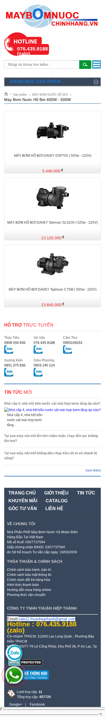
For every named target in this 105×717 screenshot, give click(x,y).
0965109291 (73, 343)
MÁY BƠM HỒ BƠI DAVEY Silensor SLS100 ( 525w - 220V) (52, 222)
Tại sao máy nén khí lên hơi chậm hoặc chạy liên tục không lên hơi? (51, 438)
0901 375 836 (14, 365)
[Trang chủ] (8, 94)
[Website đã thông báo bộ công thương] (28, 682)
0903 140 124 (44, 365)
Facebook (37, 704)
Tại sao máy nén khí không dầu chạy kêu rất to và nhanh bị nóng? (50, 455)
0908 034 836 (14, 343)
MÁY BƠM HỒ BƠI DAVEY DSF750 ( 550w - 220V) (52, 156)
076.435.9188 (44, 343)
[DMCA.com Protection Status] (25, 665)
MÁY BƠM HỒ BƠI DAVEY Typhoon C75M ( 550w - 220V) (53, 289)
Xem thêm (93, 470)
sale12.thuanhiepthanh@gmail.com (46, 619)
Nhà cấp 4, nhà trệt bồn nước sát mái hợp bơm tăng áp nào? (52, 403)
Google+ (15, 704)
